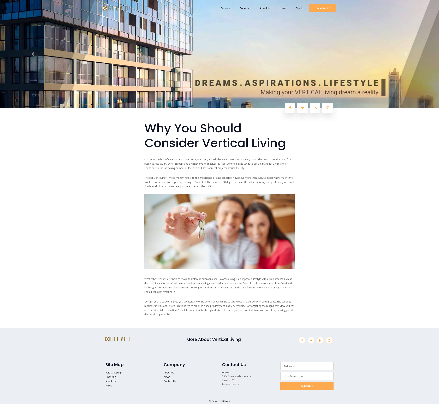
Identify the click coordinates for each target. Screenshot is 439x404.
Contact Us (170, 381)
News (283, 8)
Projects (225, 8)
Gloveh (226, 400)
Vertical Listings (114, 372)
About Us (265, 8)
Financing (245, 8)
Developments (322, 8)
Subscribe (307, 386)
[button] (33, 54)
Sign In (299, 8)
